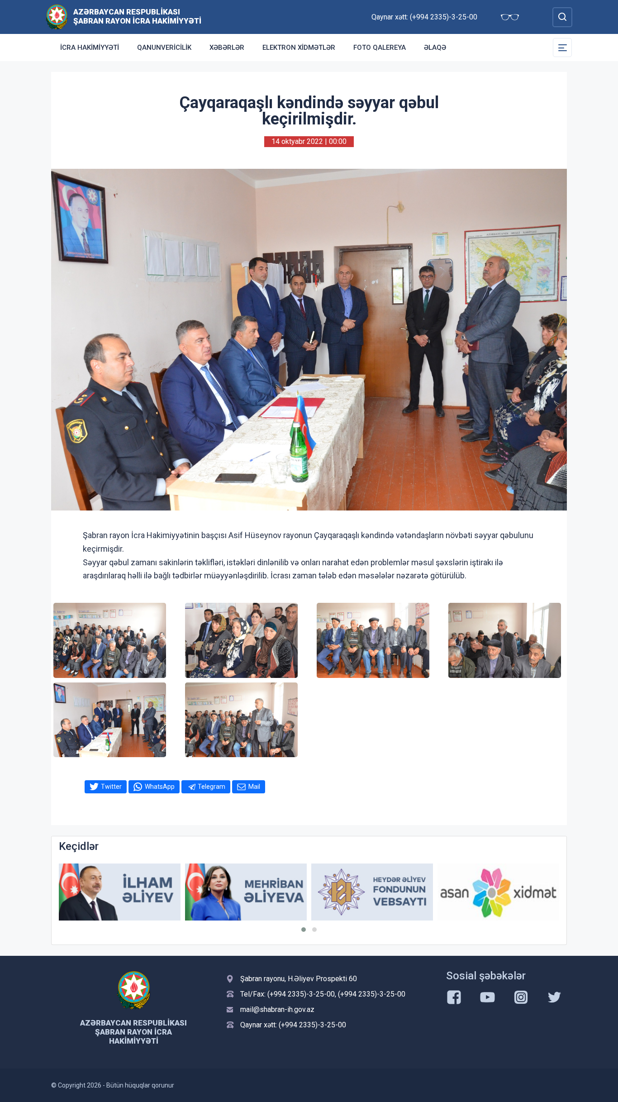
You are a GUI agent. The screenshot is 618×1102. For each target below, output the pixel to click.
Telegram (211, 786)
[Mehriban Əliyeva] (246, 892)
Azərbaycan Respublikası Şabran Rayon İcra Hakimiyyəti (137, 16)
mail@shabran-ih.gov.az (277, 1009)
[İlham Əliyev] (120, 892)
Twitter (111, 786)
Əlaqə (435, 47)
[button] (303, 929)
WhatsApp (160, 786)
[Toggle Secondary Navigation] (562, 47)
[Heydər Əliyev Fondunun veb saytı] (372, 892)
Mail (254, 786)
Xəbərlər (226, 47)
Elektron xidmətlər (298, 47)
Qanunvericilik (164, 47)
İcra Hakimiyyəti (89, 47)
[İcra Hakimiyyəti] (57, 16)
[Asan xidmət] (498, 892)
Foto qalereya (379, 47)
